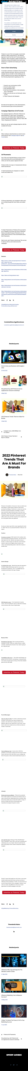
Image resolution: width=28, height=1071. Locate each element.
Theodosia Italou (12, 474)
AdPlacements (14, 306)
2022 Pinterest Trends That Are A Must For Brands (9, 436)
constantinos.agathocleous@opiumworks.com (14, 325)
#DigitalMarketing (5, 304)
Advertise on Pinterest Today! (14, 148)
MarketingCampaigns (14, 304)
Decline (14, 34)
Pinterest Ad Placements (10, 1034)
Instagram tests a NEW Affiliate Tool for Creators (12, 431)
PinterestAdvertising (5, 306)
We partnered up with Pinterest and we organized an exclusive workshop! (10, 1038)
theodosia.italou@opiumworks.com (14, 927)
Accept (14, 31)
